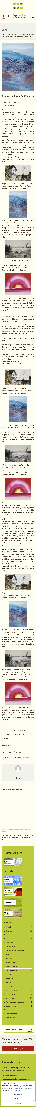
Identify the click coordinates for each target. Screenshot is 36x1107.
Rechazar (18, 1099)
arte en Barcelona (18, 730)
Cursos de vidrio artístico (15, 951)
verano (5, 738)
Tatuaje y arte (11, 1006)
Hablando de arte (12, 966)
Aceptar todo (18, 1094)
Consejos (9, 943)
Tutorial (9, 1010)
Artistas (9, 931)
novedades (10, 986)
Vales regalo (18, 1048)
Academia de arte (9, 1068)
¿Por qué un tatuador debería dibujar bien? (18, 1030)
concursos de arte (12, 939)
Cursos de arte (11, 947)
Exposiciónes (11, 963)
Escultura (9, 955)
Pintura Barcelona (12, 994)
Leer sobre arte (11, 970)
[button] (33, 17)
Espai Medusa (11, 959)
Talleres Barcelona (18, 734)
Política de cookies (15, 1090)
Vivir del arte (10, 1018)
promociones (11, 998)
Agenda (8, 927)
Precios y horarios (9, 1076)
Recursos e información (15, 1002)
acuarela (6, 730)
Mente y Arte (11, 978)
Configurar (18, 1103)
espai (18, 102)
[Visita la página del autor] (18, 768)
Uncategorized (11, 1014)
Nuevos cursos (9, 106)
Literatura (9, 974)
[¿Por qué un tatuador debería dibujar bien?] (18, 809)
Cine (7, 935)
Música (8, 982)
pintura (6, 734)
